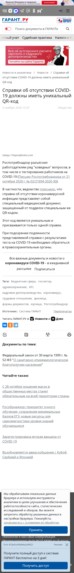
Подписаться (45, 269)
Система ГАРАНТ (30, 311)
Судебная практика (37, 37)
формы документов (15, 304)
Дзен (59, 319)
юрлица (36, 304)
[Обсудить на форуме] (47, 334)
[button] (60, 10)
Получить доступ (35, 565)
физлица (40, 298)
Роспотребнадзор (56, 304)
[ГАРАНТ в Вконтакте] (4, 10)
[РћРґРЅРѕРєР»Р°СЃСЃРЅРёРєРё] (10, 325)
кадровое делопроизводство (21, 293)
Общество (65, 107)
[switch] (8, 28)
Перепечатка (63, 311)
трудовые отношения (17, 298)
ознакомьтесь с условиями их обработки (31, 522)
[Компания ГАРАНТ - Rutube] (39, 10)
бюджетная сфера (23, 281)
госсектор (44, 281)
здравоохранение (14, 287)
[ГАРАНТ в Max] (16, 10)
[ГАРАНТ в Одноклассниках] (34, 10)
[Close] (67, 545)
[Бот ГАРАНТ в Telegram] (28, 10)
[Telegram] (15, 325)
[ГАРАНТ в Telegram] (22, 10)
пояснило (47, 189)
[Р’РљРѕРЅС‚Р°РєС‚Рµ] (4, 325)
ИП (31, 287)
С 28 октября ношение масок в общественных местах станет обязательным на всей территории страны (35, 391)
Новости (41, 319)
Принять (36, 530)
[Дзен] (10, 11)
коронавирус (52, 293)
